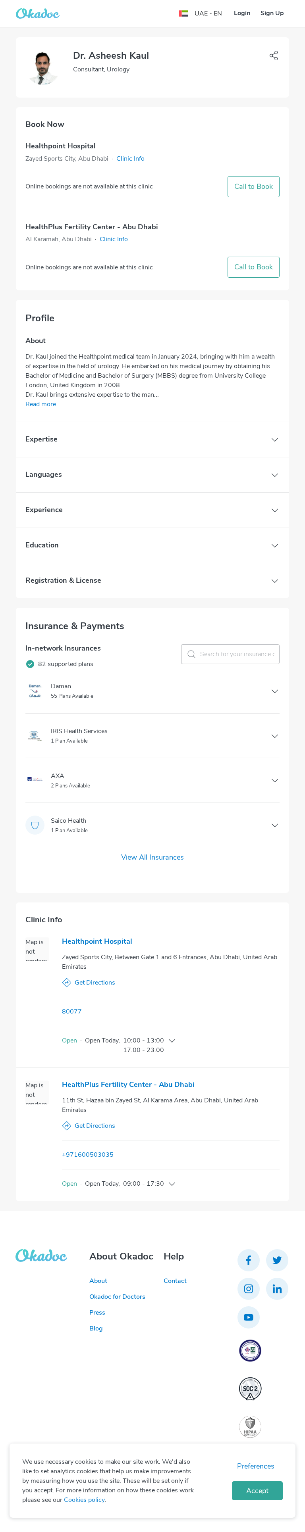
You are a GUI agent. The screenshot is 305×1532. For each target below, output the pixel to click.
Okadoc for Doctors (117, 1296)
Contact (175, 1281)
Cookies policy (84, 1500)
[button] (130, 158)
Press (97, 1312)
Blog (96, 1328)
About (98, 1281)
